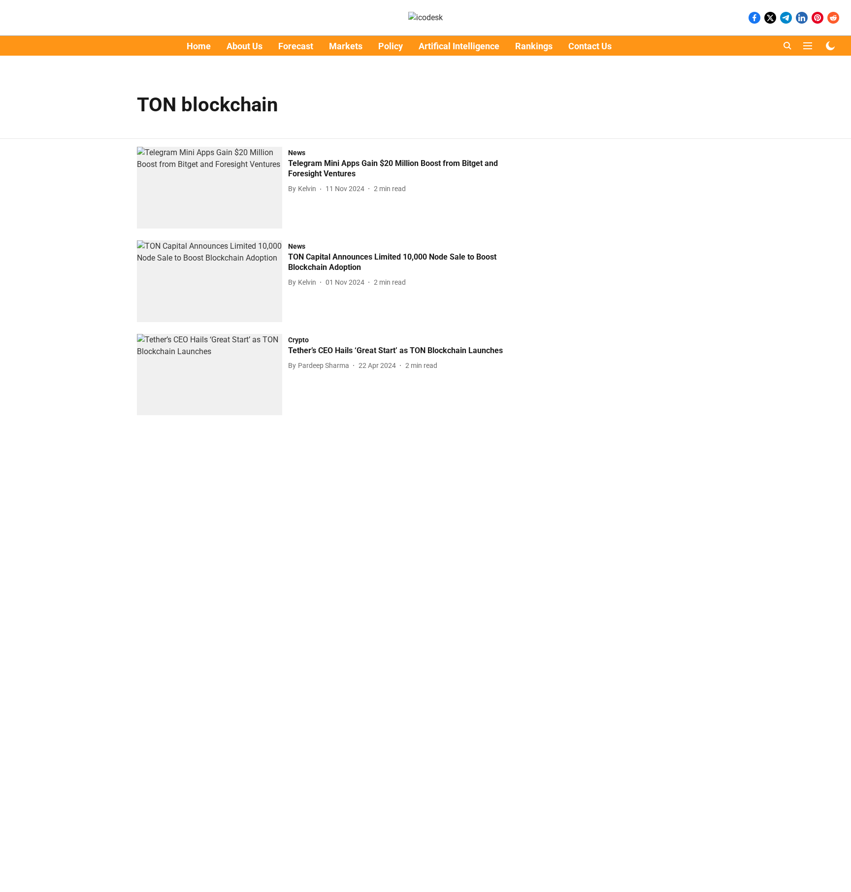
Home (199, 46)
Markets (345, 46)
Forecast (295, 46)
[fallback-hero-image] (212, 188)
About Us (244, 46)
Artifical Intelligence (459, 46)
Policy (390, 46)
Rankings (534, 46)
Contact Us (590, 46)
